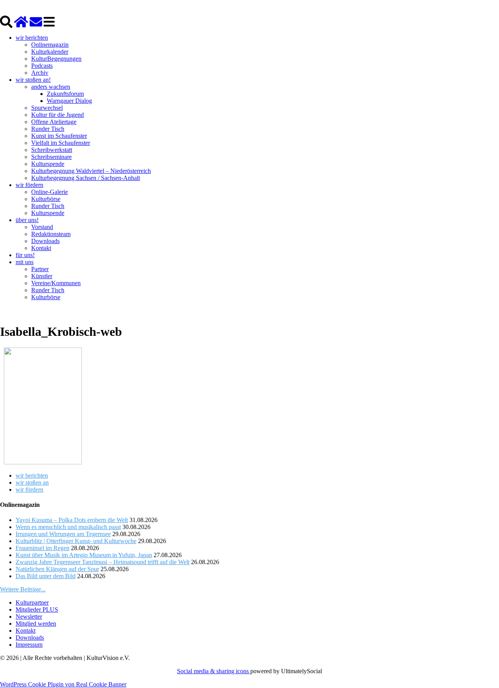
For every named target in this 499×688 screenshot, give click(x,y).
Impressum (29, 644)
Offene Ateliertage (53, 121)
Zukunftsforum (65, 93)
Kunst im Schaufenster (59, 135)
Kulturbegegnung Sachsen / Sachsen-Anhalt (85, 178)
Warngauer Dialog (69, 100)
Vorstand (42, 227)
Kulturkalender (49, 51)
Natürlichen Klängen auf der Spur (57, 569)
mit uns (25, 262)
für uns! (25, 255)
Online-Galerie (49, 192)
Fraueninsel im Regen (42, 548)
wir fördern (29, 185)
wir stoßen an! (33, 79)
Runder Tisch (47, 128)
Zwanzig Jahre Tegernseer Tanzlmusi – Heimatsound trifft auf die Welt (102, 562)
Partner (40, 269)
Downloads (45, 241)
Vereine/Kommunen (56, 283)
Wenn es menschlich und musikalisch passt (68, 527)
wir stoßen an (32, 482)
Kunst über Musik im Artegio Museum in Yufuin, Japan (84, 555)
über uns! (27, 220)
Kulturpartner (32, 602)
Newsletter (29, 616)
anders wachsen (50, 86)
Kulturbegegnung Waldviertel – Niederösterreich (91, 171)
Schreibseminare (51, 156)
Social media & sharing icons (213, 671)
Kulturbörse (45, 199)
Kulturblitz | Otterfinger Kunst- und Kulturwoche (76, 541)
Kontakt (41, 248)
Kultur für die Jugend (57, 114)
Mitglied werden (36, 623)
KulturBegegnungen (56, 58)
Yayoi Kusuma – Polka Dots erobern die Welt (72, 520)
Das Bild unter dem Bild (46, 576)
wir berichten (32, 37)
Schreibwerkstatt (51, 149)
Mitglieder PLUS (37, 609)
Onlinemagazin (50, 44)
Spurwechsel (47, 107)
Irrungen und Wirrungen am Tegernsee (63, 534)
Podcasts (42, 65)
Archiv (39, 72)
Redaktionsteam (51, 234)
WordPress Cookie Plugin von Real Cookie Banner (63, 684)
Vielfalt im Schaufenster (60, 142)
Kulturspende (47, 164)
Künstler (41, 276)
